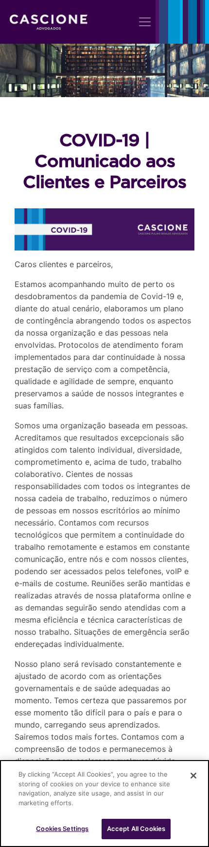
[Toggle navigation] (145, 22)
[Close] (193, 775)
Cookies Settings (62, 828)
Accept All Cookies (136, 828)
